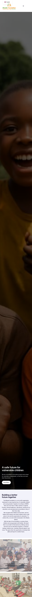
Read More (6, 482)
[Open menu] (23, 6)
